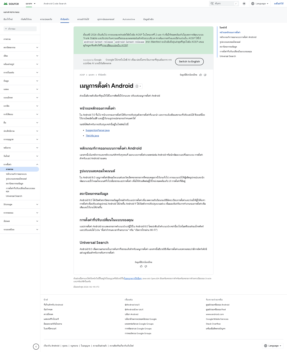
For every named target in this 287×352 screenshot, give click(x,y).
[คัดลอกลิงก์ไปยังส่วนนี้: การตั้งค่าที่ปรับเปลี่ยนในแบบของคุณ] (136, 220)
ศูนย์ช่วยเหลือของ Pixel (216, 309)
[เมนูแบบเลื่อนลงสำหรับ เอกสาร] (36, 3)
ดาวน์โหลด (48, 314)
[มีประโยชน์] (200, 75)
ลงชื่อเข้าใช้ (278, 3)
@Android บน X (132, 304)
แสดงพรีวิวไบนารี (51, 319)
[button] (17, 47)
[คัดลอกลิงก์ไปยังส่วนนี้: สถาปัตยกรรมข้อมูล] (111, 194)
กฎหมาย (74, 346)
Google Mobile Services (217, 319)
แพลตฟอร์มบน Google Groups (139, 323)
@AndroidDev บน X (134, 309)
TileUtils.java (92, 135)
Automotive (129, 19)
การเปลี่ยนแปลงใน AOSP (115, 45)
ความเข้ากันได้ (83, 19)
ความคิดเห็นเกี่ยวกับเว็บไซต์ (121, 346)
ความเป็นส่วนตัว (100, 346)
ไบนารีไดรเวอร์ (50, 328)
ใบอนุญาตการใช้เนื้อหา (133, 278)
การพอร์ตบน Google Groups (138, 333)
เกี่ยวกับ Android (51, 346)
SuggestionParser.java (98, 130)
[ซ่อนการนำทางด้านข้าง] (36, 347)
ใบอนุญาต (85, 346)
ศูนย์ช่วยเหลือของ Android (217, 304)
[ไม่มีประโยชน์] (205, 75)
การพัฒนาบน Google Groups (138, 328)
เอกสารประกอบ (11, 12)
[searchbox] (20, 28)
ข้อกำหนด (48, 309)
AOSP (82, 75)
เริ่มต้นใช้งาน (26, 19)
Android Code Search (55, 3)
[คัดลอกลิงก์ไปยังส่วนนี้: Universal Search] (111, 243)
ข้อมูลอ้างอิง (148, 19)
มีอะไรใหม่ (8, 19)
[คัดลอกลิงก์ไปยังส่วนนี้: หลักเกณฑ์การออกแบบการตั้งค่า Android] (145, 148)
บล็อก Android (131, 314)
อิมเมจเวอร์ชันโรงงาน (53, 323)
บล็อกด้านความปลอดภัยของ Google (141, 319)
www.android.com (215, 314)
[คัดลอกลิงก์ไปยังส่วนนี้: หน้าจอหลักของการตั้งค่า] (118, 108)
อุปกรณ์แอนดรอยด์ (105, 19)
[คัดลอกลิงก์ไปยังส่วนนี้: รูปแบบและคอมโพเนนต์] (118, 171)
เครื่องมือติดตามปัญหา (215, 328)
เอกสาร (29, 3)
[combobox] (224, 3)
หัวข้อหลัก (64, 19)
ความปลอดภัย (46, 19)
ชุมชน (64, 346)
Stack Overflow (213, 323)
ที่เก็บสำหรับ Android (53, 304)
